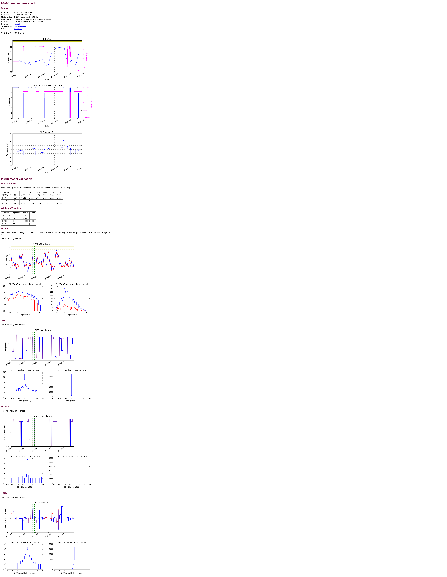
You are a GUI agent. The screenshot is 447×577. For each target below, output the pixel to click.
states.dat (18, 29)
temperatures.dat (21, 26)
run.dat (17, 24)
